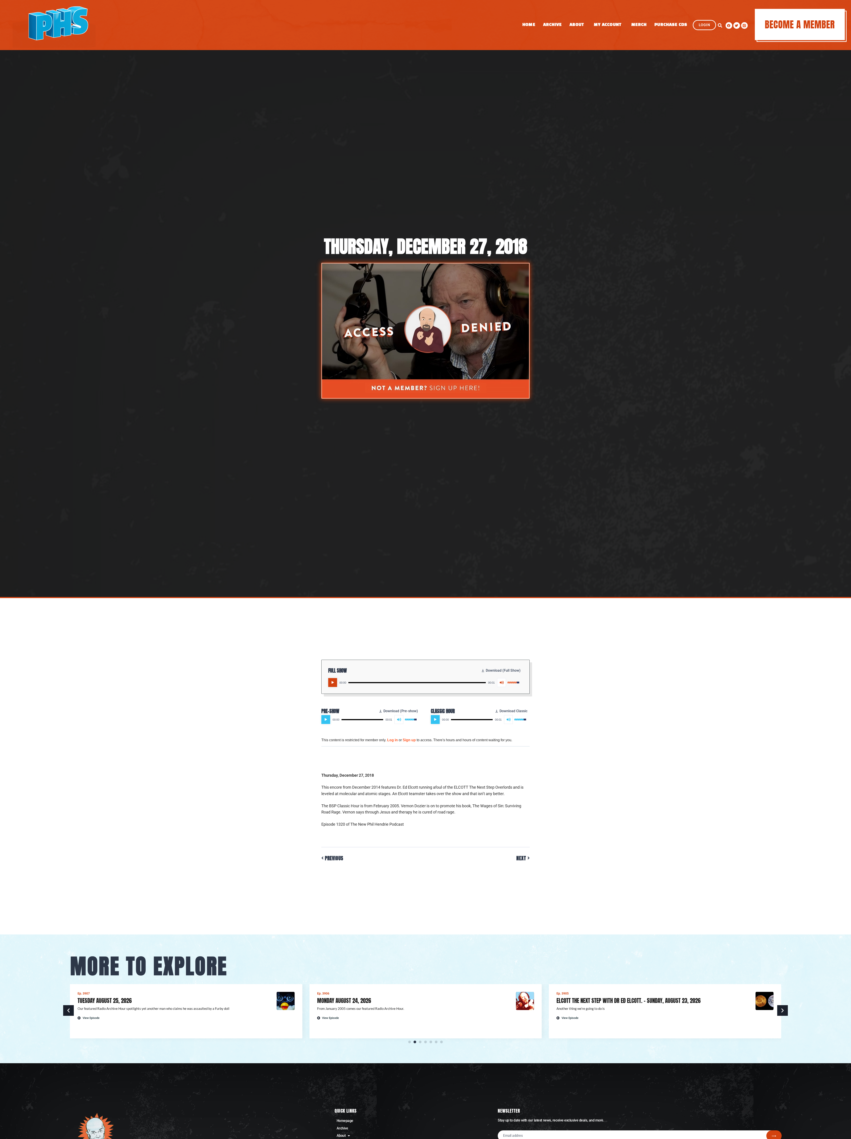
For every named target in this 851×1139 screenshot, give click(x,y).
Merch (639, 25)
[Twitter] (736, 25)
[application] (423, 682)
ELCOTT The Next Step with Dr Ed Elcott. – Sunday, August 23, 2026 (389, 1001)
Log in (392, 740)
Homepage (345, 1121)
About (577, 25)
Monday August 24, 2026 (104, 1001)
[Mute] (501, 682)
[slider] (417, 682)
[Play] (332, 682)
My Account (607, 25)
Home (528, 25)
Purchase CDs (670, 25)
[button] (720, 25)
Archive (552, 25)
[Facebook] (729, 25)
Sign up (409, 740)
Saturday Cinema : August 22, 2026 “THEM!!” (605, 1001)
